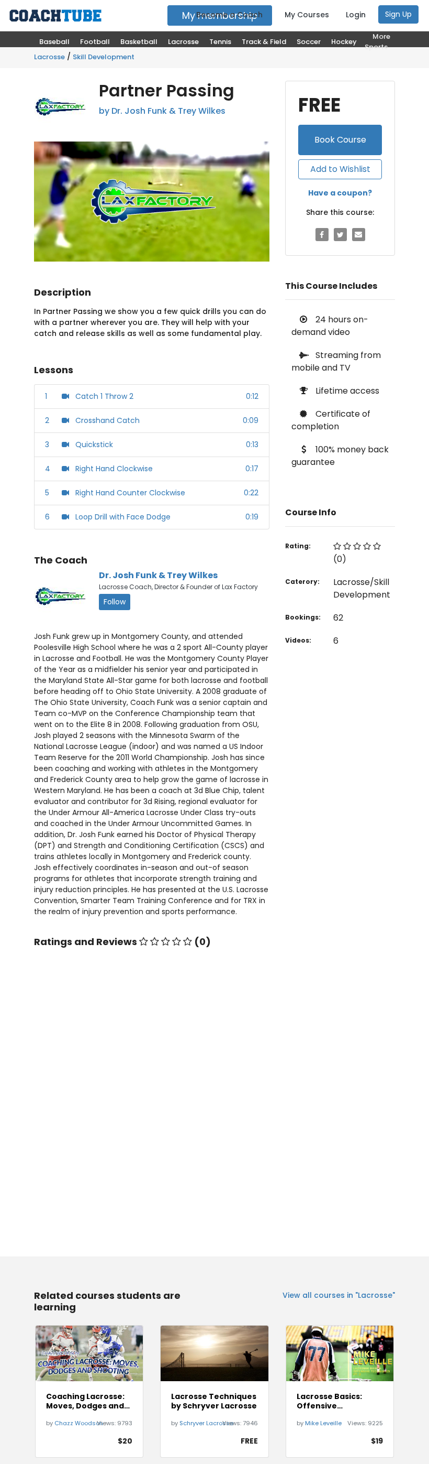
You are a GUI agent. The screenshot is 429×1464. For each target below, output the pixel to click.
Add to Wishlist (340, 169)
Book (340, 140)
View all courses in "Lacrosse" (339, 1295)
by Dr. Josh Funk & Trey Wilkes (162, 111)
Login (356, 14)
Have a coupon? (340, 193)
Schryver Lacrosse (206, 1423)
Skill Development (103, 57)
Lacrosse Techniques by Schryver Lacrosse (214, 1401)
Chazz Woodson (78, 1423)
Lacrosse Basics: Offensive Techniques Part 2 (333, 1401)
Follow (115, 602)
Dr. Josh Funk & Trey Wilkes (158, 575)
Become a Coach (229, 14)
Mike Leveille (323, 1423)
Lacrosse (49, 57)
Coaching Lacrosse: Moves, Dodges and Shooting (85, 1401)
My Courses (307, 14)
